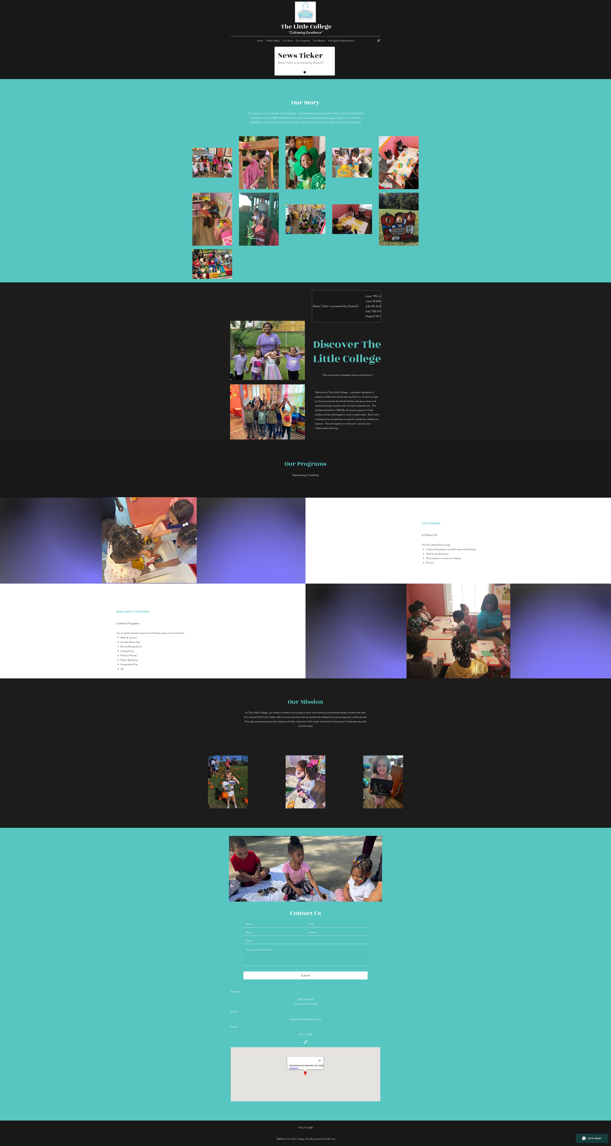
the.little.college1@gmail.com (305, 1019)
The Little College (306, 26)
